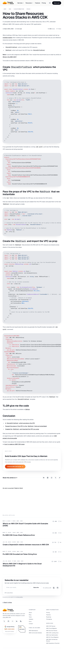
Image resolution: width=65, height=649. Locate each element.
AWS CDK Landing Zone (52, 633)
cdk (10, 9)
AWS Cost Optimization (52, 635)
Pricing (44, 3)
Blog (30, 614)
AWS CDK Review (50, 626)
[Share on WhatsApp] (51, 478)
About (30, 612)
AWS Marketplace (33, 630)
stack (28, 9)
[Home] (14, 610)
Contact (31, 623)
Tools (30, 617)
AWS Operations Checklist (52, 643)
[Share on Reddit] (47, 478)
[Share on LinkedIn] (43, 478)
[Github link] (8, 621)
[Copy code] (59, 82)
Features (37, 3)
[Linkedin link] (16, 621)
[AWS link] (12, 621)
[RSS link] (20, 621)
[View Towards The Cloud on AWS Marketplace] (22, 629)
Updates (31, 619)
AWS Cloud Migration (51, 628)
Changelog (49, 619)
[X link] (4, 621)
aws (5, 9)
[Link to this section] (31, 68)
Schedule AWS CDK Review (14, 466)
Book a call (56, 3)
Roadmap (48, 617)
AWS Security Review (51, 630)
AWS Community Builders (35, 633)
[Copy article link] (59, 478)
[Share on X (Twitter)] (55, 478)
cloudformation (19, 9)
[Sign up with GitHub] (57, 587)
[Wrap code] (56, 82)
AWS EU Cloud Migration (52, 637)
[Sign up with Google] (53, 587)
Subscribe (36, 587)
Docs (30, 621)
